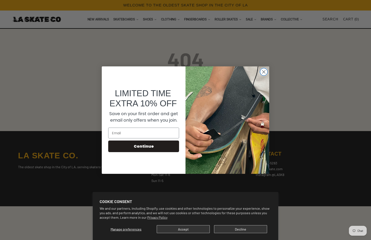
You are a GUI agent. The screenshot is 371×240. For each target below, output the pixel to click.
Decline (240, 229)
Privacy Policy (157, 217)
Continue (144, 146)
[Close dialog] (264, 72)
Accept (183, 229)
